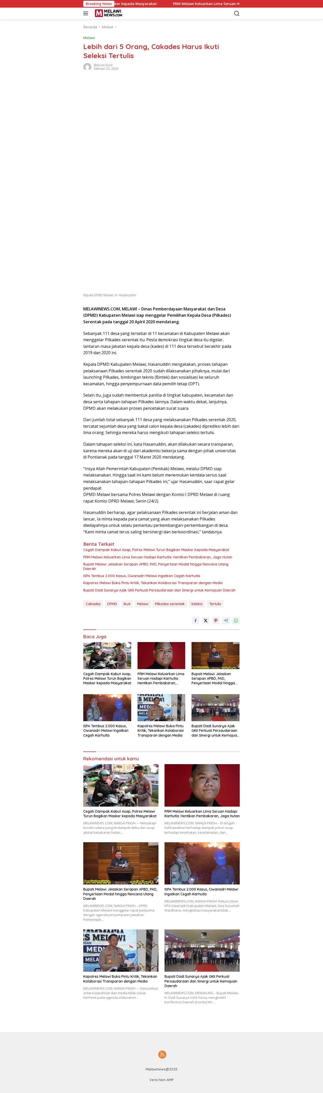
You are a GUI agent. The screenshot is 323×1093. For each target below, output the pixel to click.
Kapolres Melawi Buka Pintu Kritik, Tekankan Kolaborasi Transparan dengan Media (153, 583)
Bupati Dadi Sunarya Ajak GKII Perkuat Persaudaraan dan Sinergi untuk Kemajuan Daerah (159, 590)
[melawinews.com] (117, 13)
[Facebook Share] (195, 620)
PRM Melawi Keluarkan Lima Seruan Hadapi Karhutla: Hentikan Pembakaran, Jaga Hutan (227, 4)
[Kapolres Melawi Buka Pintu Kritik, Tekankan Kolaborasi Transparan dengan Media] (162, 707)
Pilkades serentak (170, 604)
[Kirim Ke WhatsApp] (236, 620)
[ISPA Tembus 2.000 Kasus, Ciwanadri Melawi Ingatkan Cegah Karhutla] (107, 707)
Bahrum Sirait (103, 65)
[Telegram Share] (226, 620)
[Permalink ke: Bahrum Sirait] (87, 66)
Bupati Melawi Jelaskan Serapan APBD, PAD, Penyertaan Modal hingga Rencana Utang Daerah (155, 566)
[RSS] (162, 1055)
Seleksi (197, 604)
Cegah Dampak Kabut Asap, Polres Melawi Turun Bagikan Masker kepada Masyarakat (156, 550)
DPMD (112, 604)
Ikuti (127, 604)
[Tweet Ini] (205, 620)
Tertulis (215, 604)
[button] (86, 13)
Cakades (93, 604)
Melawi (89, 37)
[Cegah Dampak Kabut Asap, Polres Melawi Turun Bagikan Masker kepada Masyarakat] (107, 655)
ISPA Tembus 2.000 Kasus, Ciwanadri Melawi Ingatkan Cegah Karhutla (141, 576)
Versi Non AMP (161, 1080)
